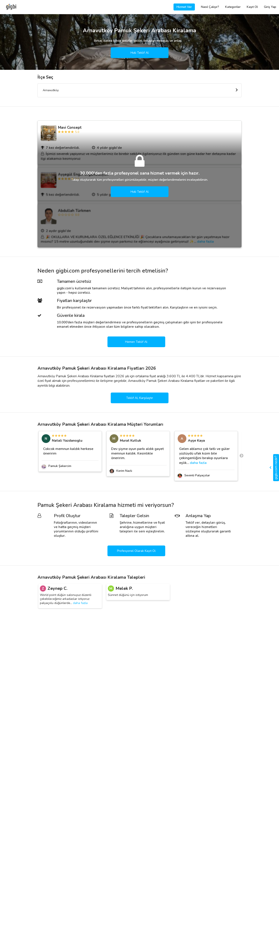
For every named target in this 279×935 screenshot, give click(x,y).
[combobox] (139, 90)
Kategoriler (233, 7)
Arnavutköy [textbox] (51, 90)
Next (241, 456)
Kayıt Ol (252, 7)
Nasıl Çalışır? (210, 7)
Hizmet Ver (184, 7)
